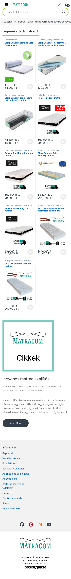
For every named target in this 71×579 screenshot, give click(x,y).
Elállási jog (7, 493)
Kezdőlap (7, 21)
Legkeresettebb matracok (20, 31)
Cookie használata (12, 498)
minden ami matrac (27, 386)
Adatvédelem (9, 478)
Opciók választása (27, 86)
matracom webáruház (31, 390)
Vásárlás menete (11, 458)
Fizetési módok (10, 463)
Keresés (63, 12)
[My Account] (60, 4)
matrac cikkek (9, 386)
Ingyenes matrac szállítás (25, 378)
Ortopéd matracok (55, 40)
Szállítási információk (13, 468)
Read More (16, 423)
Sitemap (6, 503)
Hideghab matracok (14, 150)
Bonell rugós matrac (14, 95)
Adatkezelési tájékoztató (15, 473)
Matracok (42, 40)
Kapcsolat (7, 453)
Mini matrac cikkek (48, 386)
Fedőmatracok (11, 40)
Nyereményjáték (11, 508)
